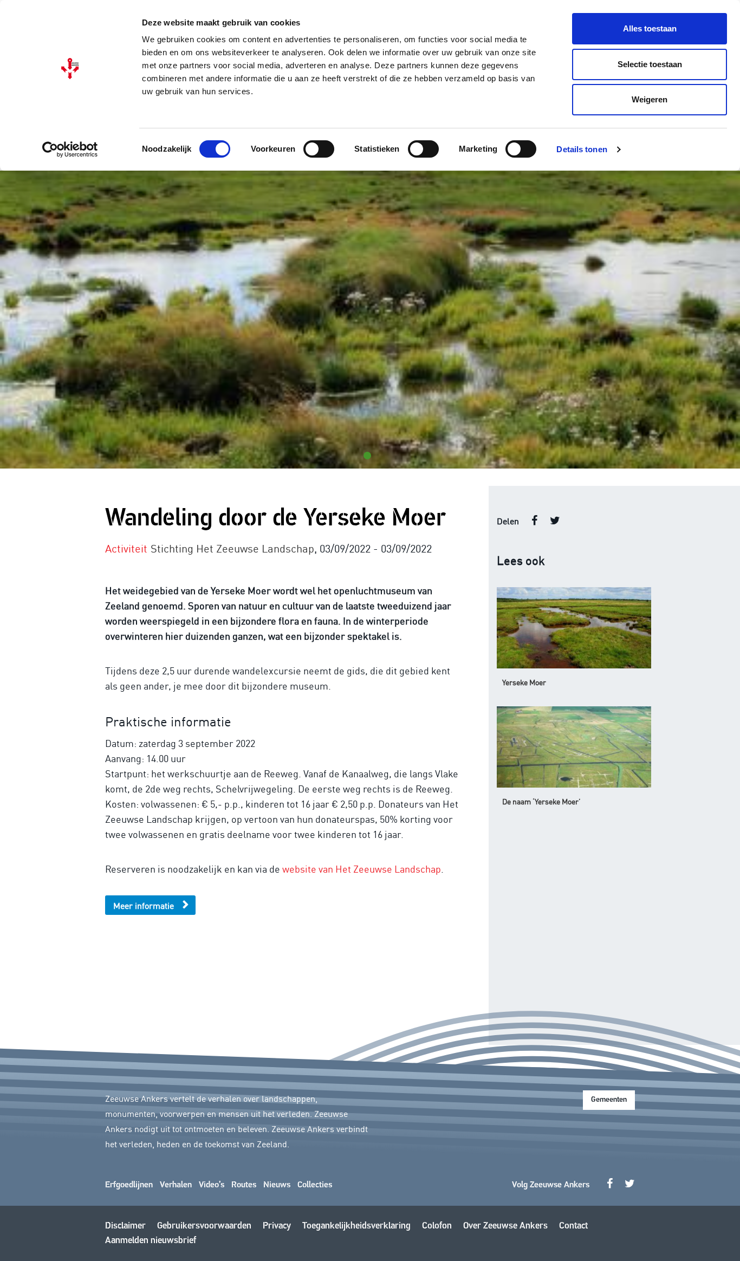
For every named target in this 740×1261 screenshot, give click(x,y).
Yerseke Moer (524, 682)
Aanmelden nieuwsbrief (150, 1240)
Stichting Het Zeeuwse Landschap (232, 547)
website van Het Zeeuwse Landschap (361, 868)
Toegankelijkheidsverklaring (356, 1226)
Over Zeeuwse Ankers (505, 1226)
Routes (243, 1185)
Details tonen (581, 149)
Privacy (277, 1226)
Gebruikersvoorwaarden (204, 1226)
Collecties (314, 1185)
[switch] (318, 149)
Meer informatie (143, 905)
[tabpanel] (370, 320)
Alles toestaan (650, 28)
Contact (573, 1226)
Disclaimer (125, 1226)
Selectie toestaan (650, 64)
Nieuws (276, 1185)
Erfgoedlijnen (129, 1185)
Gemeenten (609, 1100)
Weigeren (649, 99)
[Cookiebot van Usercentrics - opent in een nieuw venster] (70, 149)
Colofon (437, 1226)
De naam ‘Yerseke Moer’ (541, 801)
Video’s (211, 1185)
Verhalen (176, 1185)
